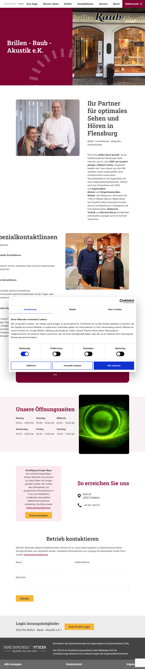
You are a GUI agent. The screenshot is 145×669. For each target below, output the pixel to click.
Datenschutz (74, 664)
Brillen (68, 3)
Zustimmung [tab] (30, 309)
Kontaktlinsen (85, 3)
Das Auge (32, 3)
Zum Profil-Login (79, 626)
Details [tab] (72, 309)
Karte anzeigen (38, 515)
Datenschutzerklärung (38, 507)
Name (19, 562)
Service (103, 3)
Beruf (116, 3)
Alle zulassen (114, 365)
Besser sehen (51, 3)
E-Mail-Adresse (82, 562)
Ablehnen (31, 365)
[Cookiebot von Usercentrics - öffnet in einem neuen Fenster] (121, 301)
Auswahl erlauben (72, 365)
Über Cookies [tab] (115, 309)
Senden (24, 598)
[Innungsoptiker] (14, 4)
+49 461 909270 (92, 505)
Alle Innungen (13, 664)
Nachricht (20, 577)
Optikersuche (132, 4)
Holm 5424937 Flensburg (91, 496)
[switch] (57, 354)
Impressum (134, 664)
